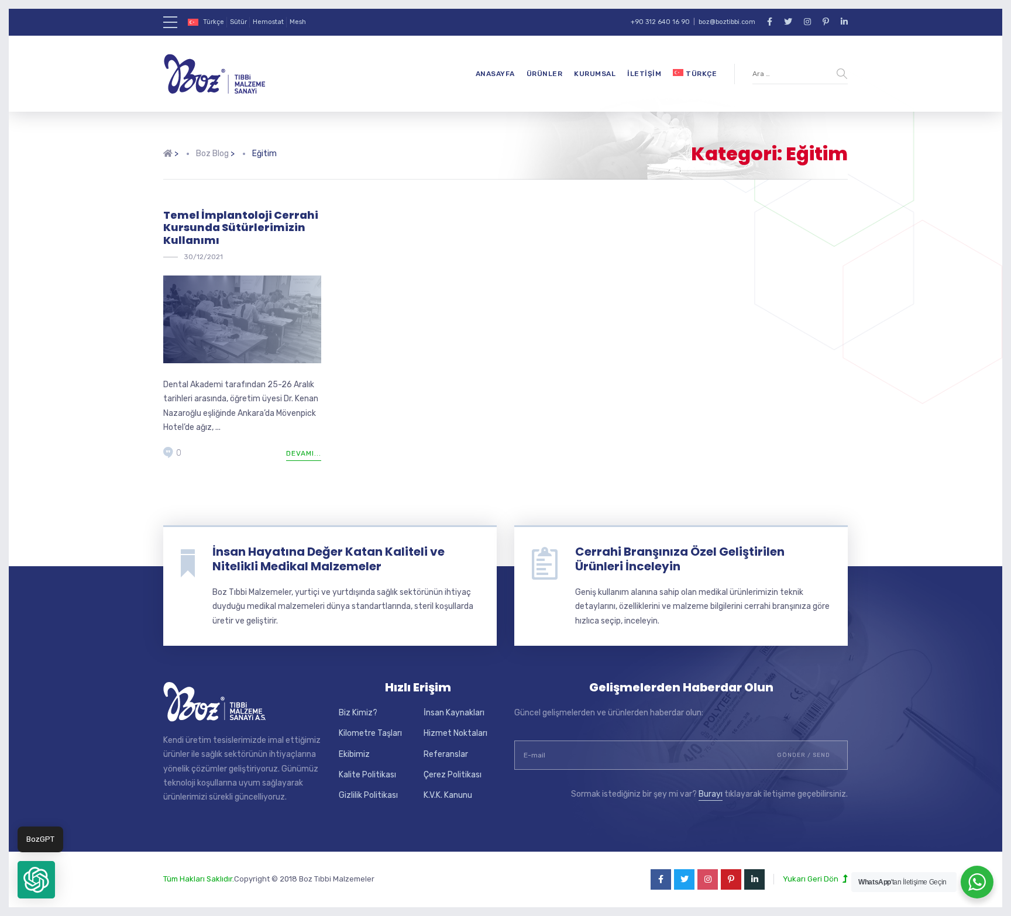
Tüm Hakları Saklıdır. (198, 878)
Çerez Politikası (453, 775)
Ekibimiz (354, 754)
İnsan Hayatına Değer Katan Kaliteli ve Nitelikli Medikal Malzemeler (328, 558)
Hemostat (268, 22)
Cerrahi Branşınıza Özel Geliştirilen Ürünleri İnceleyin (680, 558)
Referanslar (446, 754)
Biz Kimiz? (358, 713)
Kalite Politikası (367, 775)
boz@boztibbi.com (727, 22)
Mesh (298, 22)
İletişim (644, 74)
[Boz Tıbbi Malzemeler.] (168, 153)
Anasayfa (495, 74)
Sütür (238, 22)
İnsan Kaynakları (454, 713)
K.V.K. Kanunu (448, 795)
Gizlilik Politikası (368, 795)
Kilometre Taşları (370, 733)
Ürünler (545, 74)
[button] (36, 879)
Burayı (711, 794)
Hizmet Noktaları (455, 733)
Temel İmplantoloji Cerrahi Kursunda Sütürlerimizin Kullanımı (240, 227)
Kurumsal (594, 74)
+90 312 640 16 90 (660, 22)
